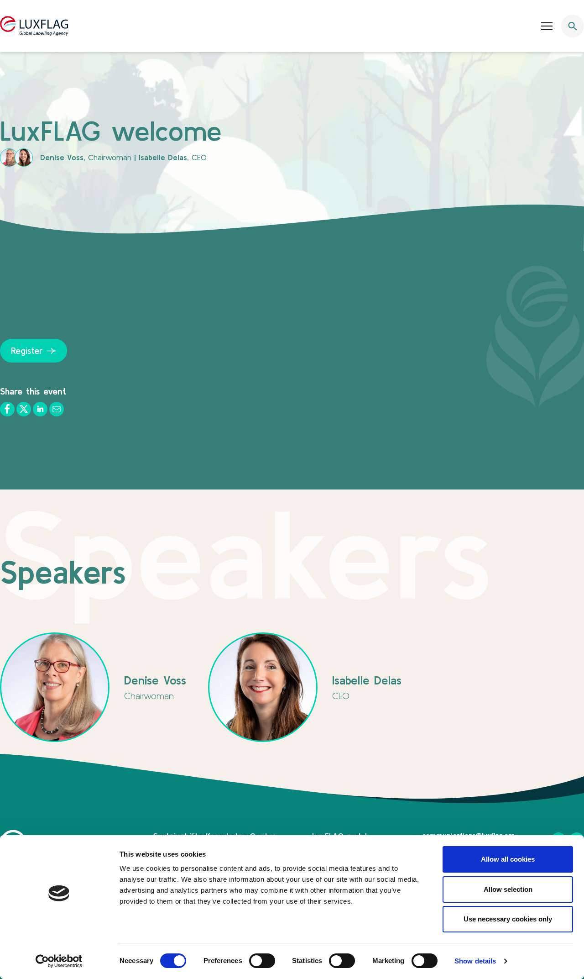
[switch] (262, 960)
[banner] (292, 26)
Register (27, 350)
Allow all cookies (508, 859)
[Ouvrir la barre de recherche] (572, 26)
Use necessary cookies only (508, 919)
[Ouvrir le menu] (547, 26)
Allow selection (508, 889)
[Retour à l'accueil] (34, 26)
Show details (475, 961)
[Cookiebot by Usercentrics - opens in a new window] (59, 961)
